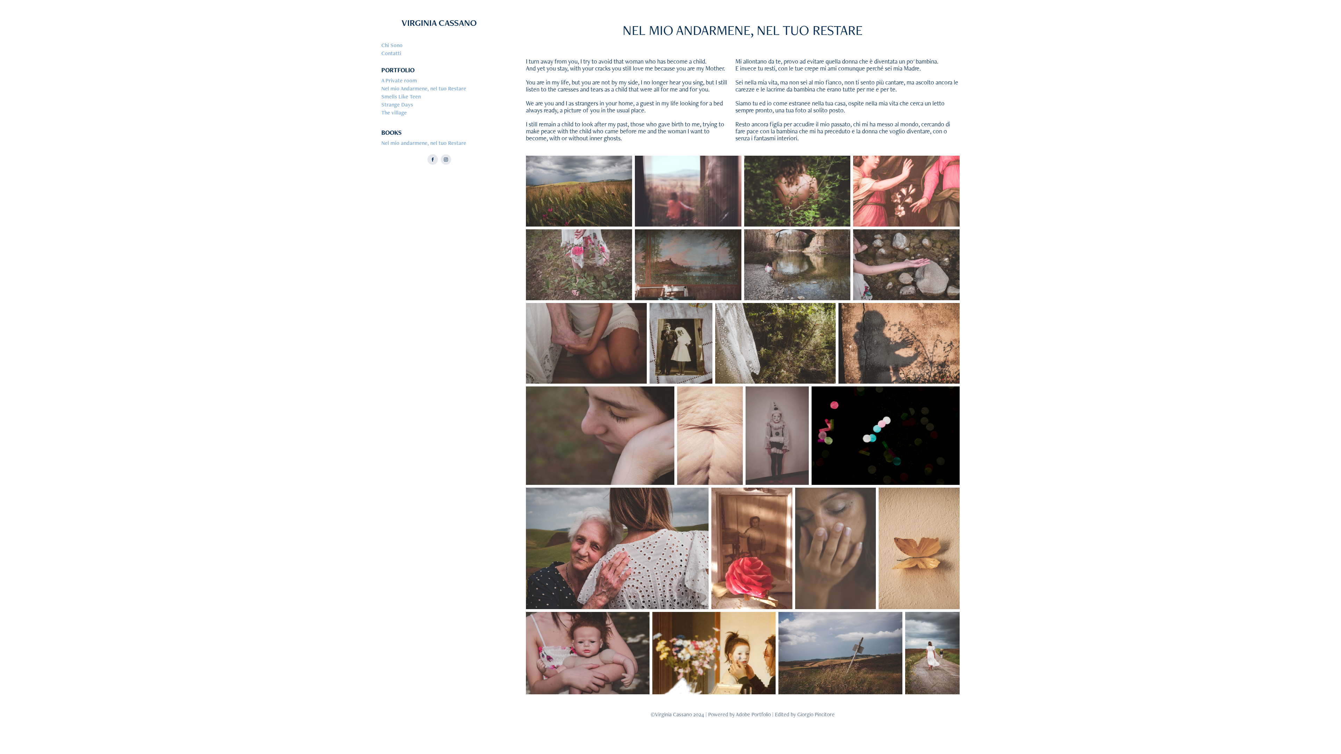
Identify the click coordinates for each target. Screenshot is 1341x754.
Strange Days (397, 104)
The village (394, 112)
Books (391, 132)
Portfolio (398, 70)
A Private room (399, 80)
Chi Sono (392, 45)
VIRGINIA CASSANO (439, 23)
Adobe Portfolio (753, 714)
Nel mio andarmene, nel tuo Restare (423, 143)
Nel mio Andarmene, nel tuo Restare (423, 88)
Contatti (391, 53)
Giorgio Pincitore (816, 714)
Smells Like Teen (401, 96)
